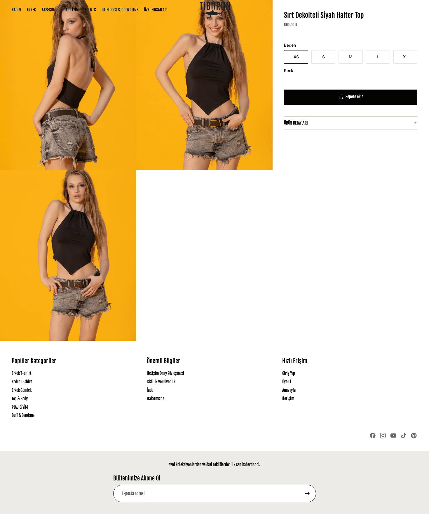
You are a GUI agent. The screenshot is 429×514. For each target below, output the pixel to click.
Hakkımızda (155, 398)
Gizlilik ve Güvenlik (161, 381)
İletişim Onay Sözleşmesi (165, 373)
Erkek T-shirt (21, 373)
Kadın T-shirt (22, 381)
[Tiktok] (403, 435)
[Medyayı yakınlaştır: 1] (68, 85)
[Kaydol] (307, 493)
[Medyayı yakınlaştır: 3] (68, 255)
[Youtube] (393, 435)
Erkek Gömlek (22, 390)
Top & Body (20, 398)
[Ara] (388, 10)
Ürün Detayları (296, 122)
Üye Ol (286, 381)
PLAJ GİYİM (20, 406)
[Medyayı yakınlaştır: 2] (204, 85)
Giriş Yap (288, 373)
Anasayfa (289, 390)
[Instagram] (382, 435)
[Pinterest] (413, 435)
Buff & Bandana (23, 415)
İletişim (288, 398)
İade (150, 390)
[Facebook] (372, 435)
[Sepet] (413, 10)
